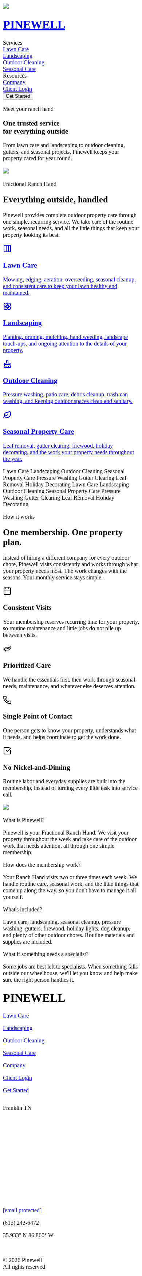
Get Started (18, 96)
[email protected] (22, 1210)
